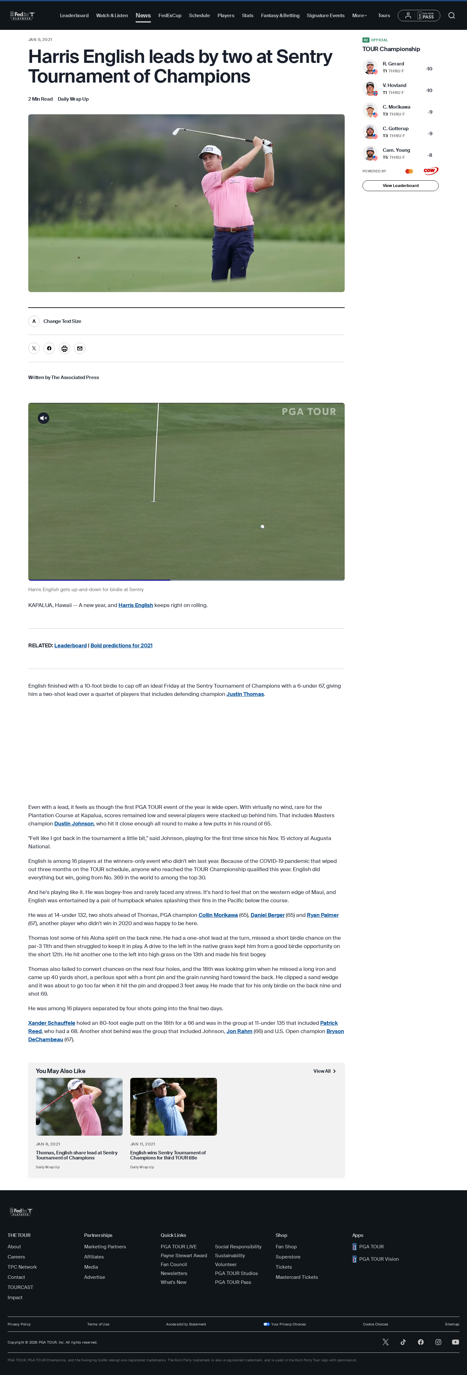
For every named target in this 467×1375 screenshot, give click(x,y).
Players (226, 15)
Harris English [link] (135, 605)
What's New (173, 1282)
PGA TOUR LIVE (179, 1247)
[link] (73, 99)
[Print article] (64, 348)
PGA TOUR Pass (233, 1282)
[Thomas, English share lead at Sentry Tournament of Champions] (79, 1107)
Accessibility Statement (186, 1324)
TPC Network (22, 1267)
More (361, 16)
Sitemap (452, 1324)
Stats (248, 15)
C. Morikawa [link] (396, 107)
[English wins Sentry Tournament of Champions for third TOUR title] (173, 1107)
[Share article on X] (34, 348)
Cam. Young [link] (396, 150)
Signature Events (326, 15)
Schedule (199, 15)
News (143, 15)
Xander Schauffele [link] (51, 1022)
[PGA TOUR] (23, 16)
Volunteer (226, 1264)
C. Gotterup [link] (396, 128)
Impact (15, 1297)
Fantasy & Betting (280, 15)
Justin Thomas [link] (245, 694)
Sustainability (230, 1255)
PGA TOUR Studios (236, 1273)
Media (91, 1267)
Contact (16, 1277)
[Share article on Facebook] (49, 348)
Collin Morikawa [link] (218, 914)
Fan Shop (286, 1247)
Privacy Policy (19, 1324)
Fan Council (174, 1264)
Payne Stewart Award (184, 1255)
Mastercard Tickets (297, 1277)
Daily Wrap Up (48, 1167)
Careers (16, 1257)
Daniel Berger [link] (268, 914)
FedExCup (170, 15)
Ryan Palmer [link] (323, 914)
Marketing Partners (105, 1247)
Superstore (288, 1257)
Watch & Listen (112, 15)
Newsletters (174, 1273)
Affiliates (94, 1257)
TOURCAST (20, 1287)
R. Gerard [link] (393, 64)
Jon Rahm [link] (240, 1031)
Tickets (284, 1267)
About (14, 1247)
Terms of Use (98, 1324)
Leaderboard (74, 15)
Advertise (94, 1277)
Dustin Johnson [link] (74, 823)
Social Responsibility (238, 1247)
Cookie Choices (375, 1324)
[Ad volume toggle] (43, 418)
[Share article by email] (79, 348)
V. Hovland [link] (394, 85)
